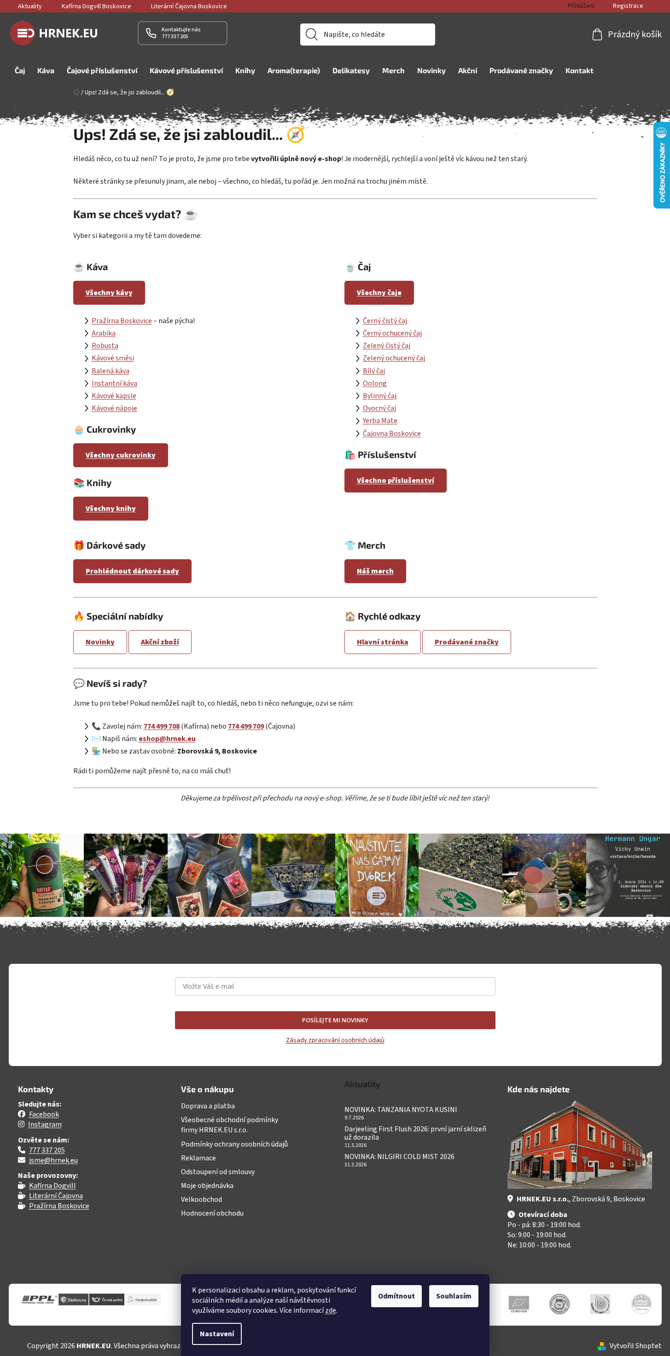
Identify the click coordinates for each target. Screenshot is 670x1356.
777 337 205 (47, 1150)
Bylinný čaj (379, 396)
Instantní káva (114, 383)
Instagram (45, 1124)
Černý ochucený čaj (392, 333)
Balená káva (110, 371)
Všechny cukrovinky (121, 455)
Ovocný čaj (379, 408)
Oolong (375, 383)
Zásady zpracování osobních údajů (335, 1040)
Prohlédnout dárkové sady (132, 571)
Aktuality (30, 6)
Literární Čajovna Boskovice (189, 6)
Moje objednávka (207, 1186)
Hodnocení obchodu (212, 1213)
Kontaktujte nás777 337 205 (181, 33)
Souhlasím (454, 1296)
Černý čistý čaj (385, 321)
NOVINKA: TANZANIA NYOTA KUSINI (400, 1110)
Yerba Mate (380, 421)
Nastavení (217, 1334)
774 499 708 (162, 726)
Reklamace (198, 1158)
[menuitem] (20, 70)
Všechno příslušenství (395, 480)
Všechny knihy (111, 509)
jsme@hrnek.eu (53, 1160)
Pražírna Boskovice (122, 321)
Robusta (105, 346)
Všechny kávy (109, 293)
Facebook (44, 1114)
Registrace (628, 6)
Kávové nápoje (114, 408)
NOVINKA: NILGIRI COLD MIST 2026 (399, 1157)
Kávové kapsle (114, 396)
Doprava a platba (208, 1106)
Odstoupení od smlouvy (218, 1172)
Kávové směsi (113, 358)
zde (330, 1310)
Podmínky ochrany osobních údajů (234, 1144)
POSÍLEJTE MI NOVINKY (335, 1020)
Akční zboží (160, 642)
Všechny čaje (379, 293)
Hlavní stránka (382, 642)
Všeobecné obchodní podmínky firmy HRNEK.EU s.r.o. (229, 1125)
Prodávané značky (467, 642)
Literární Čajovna (56, 1196)
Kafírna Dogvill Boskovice (96, 6)
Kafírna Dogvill (52, 1186)
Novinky (100, 642)
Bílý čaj (374, 371)
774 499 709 (246, 726)
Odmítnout (396, 1296)
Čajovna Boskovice (392, 434)
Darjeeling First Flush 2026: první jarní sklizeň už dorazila (415, 1133)
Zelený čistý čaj (386, 346)
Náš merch (375, 571)
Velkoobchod (201, 1199)
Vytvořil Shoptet (636, 1346)
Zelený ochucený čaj (394, 358)
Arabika (104, 333)
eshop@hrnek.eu (167, 739)
